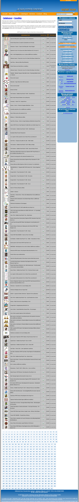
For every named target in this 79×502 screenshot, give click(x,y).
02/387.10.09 (70, 76)
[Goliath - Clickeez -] (6, 193)
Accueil (4, 14)
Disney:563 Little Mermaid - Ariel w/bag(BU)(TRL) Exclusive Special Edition (25, 391)
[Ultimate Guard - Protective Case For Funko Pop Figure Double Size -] (6, 60)
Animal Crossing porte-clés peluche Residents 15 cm (22, 156)
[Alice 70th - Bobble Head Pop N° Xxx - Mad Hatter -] (6, 216)
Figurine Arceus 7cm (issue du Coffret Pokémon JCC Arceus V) (24, 50)
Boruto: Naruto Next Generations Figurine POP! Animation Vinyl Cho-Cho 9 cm (25, 219)
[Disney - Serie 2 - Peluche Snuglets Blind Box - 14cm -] (6, 107)
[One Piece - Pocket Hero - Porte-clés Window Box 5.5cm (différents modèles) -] (6, 197)
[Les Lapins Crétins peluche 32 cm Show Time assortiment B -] (6, 275)
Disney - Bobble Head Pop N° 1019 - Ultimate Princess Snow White (25, 387)
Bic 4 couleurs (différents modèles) (18, 364)
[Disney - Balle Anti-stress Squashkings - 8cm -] (6, 303)
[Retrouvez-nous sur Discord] (68, 104)
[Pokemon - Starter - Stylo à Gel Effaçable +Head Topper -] (6, 48)
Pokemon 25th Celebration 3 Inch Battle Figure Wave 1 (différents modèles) (24, 199)
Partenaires (24, 495)
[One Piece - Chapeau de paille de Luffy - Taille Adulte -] (6, 142)
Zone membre (68, 0)
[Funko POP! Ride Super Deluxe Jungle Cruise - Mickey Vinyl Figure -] (6, 413)
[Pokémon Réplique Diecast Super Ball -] (6, 291)
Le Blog (59, 494)
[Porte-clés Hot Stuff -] (6, 87)
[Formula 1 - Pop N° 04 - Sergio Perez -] (6, 103)
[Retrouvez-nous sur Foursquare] (62, 102)
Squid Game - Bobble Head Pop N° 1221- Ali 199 (20, 340)
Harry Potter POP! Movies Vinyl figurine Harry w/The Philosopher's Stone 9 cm (25, 427)
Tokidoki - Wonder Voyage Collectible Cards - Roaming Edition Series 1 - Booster (25, 74)
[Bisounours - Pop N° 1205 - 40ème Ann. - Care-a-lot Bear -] (6, 369)
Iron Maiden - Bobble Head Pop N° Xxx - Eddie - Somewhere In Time (25, 238)
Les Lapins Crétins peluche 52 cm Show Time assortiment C (23, 278)
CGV (42, 495)
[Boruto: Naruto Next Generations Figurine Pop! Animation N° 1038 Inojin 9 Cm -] (6, 162)
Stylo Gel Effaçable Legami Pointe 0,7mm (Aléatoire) (21, 38)
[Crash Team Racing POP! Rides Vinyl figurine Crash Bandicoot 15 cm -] (6, 224)
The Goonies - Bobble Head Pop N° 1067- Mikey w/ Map (22, 144)
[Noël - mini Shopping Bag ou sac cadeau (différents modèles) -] (6, 56)
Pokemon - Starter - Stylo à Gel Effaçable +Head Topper (22, 46)
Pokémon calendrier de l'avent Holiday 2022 (20, 332)
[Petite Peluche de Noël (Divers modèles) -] (6, 67)
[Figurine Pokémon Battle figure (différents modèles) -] (6, 401)
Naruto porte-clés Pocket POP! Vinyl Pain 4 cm (20, 242)
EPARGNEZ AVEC (71, 110)
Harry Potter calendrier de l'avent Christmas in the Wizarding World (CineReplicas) (25, 419)
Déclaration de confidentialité (50, 495)
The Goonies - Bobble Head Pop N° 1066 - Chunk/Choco (22, 93)
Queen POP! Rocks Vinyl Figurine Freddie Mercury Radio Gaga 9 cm (25, 125)
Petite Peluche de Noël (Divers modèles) (19, 66)
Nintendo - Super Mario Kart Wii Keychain (19, 81)
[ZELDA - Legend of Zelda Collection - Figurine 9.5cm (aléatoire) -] (6, 295)
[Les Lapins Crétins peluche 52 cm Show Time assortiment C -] (6, 279)
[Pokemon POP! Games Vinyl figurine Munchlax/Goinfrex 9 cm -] (6, 252)
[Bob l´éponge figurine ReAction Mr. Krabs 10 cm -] (6, 377)
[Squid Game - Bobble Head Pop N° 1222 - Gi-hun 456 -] (6, 346)
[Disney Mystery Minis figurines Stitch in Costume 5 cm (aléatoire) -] (6, 165)
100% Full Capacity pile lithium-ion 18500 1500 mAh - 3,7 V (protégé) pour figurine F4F (25, 211)
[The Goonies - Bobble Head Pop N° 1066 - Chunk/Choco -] (6, 95)
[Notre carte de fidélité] (67, 113)
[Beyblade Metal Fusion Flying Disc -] (6, 134)
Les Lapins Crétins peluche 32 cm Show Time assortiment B (23, 274)
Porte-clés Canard (14, 78)
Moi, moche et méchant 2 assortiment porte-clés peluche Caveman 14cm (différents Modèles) (25, 317)
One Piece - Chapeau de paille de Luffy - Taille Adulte (21, 140)
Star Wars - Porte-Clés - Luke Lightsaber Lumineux (21, 348)
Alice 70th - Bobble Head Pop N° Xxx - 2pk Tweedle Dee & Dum (24, 297)
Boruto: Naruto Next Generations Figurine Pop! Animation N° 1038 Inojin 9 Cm (24, 160)
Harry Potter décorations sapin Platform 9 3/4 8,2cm (21, 423)
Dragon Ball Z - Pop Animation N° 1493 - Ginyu (20, 230)
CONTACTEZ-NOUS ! (70, 72)
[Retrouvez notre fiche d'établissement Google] (66, 101)
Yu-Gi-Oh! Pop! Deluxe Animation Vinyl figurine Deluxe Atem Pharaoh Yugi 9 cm (23, 262)
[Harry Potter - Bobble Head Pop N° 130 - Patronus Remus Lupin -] (6, 271)
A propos (30, 495)
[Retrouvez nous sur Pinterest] (68, 102)
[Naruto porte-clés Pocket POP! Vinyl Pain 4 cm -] (6, 244)
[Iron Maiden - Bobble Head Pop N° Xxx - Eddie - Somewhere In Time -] (6, 240)
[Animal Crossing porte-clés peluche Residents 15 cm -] (6, 158)
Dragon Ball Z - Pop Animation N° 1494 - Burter (20, 179)
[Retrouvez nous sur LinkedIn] (63, 104)
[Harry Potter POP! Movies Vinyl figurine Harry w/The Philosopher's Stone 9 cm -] (6, 428)
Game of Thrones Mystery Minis (17, 187)
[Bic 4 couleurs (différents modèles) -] (6, 366)
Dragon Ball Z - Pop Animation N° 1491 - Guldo (20, 172)
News (11, 14)
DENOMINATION (25, 35)
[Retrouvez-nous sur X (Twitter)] (67, 98)
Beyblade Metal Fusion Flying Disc (18, 132)
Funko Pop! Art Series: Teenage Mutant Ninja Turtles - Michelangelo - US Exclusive (25, 403)
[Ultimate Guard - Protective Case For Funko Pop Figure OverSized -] (6, 71)
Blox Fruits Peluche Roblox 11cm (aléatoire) (20, 97)
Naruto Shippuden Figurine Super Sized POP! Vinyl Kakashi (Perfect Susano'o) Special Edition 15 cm (25, 282)
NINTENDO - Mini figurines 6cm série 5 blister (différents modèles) (25, 246)
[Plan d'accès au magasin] (60, 66)
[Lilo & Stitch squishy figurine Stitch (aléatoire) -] (6, 315)
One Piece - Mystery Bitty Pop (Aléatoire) (19, 62)
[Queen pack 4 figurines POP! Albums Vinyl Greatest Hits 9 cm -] (6, 338)
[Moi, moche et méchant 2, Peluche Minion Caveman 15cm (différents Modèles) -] (6, 322)
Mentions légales (36, 495)
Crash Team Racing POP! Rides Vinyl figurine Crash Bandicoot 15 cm (24, 223)
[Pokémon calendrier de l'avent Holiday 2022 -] (6, 334)
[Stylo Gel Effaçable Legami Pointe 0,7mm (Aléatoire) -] (6, 40)
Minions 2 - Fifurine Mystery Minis (17, 117)
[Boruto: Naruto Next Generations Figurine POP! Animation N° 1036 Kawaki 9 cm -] (6, 381)
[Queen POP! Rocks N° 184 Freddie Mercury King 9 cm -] (6, 209)
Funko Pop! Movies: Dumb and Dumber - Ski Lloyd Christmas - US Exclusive (24, 407)
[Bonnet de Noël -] (6, 91)
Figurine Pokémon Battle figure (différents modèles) (21, 399)
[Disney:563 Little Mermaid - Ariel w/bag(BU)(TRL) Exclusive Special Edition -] (6, 393)
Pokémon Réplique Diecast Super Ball (18, 289)
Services (32, 14)
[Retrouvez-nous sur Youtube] (69, 99)
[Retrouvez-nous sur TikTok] (73, 97)
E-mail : (60, 20)
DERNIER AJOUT (6, 35)
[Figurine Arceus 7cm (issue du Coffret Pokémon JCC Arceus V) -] (6, 52)
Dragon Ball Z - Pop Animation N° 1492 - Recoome (21, 176)
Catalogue (24, 14)
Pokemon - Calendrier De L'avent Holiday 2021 (20, 285)
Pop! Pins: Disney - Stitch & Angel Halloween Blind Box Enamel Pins (25, 121)
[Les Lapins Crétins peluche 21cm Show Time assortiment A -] (6, 138)
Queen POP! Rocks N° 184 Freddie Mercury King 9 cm (22, 207)
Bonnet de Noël (13, 89)
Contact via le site (70, 86)
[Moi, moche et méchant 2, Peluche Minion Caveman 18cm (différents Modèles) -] (6, 326)
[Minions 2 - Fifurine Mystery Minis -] (6, 118)
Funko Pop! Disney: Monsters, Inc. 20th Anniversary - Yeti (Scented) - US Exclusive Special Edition (25, 266)
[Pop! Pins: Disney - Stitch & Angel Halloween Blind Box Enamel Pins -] (6, 122)
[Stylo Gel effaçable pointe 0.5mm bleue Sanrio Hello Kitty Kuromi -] (6, 260)
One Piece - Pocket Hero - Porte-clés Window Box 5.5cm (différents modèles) (25, 195)
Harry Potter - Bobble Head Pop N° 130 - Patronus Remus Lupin (24, 270)
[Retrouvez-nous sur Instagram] (67, 97)
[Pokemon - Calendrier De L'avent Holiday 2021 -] (6, 287)
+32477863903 (70, 81)
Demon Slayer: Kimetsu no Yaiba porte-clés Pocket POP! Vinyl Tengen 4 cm (24, 227)
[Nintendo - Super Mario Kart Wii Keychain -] (6, 83)
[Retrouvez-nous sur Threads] (65, 99)
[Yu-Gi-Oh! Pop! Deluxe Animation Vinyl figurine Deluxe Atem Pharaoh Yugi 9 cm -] (6, 264)
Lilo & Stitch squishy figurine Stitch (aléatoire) (20, 313)
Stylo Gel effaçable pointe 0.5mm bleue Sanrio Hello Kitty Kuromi (24, 258)
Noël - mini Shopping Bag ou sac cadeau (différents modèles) (23, 54)
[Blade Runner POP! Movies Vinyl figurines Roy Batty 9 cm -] (6, 373)
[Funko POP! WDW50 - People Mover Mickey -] (6, 416)
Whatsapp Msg (69, 79)
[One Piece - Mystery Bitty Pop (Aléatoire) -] (6, 64)
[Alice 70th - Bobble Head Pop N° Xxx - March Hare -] (6, 358)
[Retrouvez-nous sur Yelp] (72, 101)
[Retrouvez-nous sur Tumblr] (73, 102)
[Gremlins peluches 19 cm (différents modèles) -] (6, 111)
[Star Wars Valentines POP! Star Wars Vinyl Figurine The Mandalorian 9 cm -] (6, 354)
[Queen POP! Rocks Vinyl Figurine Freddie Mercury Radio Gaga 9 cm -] (6, 126)
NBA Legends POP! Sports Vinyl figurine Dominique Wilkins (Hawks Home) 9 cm (25, 329)
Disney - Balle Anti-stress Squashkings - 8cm (20, 301)
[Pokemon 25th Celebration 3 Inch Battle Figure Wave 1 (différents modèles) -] (6, 201)
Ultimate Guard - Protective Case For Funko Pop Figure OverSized (24, 70)
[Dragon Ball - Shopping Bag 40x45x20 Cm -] (6, 307)
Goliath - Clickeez (14, 191)
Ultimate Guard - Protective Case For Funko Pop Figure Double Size (25, 58)
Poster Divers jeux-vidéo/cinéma (17, 254)
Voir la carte (67, 69)
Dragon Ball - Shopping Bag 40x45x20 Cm (19, 305)
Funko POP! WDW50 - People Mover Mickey (20, 415)
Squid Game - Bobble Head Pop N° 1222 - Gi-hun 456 (21, 344)
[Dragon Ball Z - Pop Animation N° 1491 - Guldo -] (6, 173)
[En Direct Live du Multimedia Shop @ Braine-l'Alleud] (67, 107)
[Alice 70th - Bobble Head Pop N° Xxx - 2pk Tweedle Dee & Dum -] (6, 299)
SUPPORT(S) (43, 35)
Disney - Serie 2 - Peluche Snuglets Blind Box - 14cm (22, 105)
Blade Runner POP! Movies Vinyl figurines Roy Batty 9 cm (23, 372)
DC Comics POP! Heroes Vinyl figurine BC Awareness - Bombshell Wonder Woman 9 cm (25, 383)
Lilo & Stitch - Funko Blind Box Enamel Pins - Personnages (23, 309)
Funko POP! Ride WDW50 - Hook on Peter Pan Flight (21, 234)
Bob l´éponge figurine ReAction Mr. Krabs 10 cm (21, 376)
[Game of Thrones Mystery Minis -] (6, 189)
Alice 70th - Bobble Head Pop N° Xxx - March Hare (21, 356)
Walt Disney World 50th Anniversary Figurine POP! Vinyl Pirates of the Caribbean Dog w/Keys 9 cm (25, 152)
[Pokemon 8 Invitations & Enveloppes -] (6, 205)
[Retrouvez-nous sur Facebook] (62, 97)
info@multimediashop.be (70, 83)
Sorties (16, 14)
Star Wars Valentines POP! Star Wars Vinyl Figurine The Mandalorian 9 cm (25, 352)
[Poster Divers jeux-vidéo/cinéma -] (6, 256)
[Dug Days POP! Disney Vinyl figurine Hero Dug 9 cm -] (6, 397)
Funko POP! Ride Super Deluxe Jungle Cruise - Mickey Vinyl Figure (25, 411)
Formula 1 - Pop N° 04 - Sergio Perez (18, 101)
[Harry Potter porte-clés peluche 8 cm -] (6, 115)
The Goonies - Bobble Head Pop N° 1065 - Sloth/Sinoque (22, 128)
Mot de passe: (62, 23)
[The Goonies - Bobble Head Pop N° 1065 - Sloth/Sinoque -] (6, 130)
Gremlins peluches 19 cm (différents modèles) (20, 109)
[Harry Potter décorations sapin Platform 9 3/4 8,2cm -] (6, 424)
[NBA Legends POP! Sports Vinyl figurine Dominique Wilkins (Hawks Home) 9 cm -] (6, 330)
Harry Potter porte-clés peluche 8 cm (18, 113)
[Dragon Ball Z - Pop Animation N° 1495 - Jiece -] (6, 185)
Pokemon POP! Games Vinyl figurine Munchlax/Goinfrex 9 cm (23, 250)
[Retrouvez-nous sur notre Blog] (72, 104)
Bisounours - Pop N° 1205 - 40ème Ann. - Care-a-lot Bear (22, 368)
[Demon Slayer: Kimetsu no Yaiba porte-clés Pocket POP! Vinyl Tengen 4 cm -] (6, 228)
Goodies (18, 18)
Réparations (41, 494)
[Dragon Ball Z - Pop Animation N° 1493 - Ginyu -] (6, 232)
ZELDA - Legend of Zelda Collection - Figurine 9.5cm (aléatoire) (24, 293)
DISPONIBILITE (53, 35)
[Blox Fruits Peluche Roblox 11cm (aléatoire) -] (6, 99)
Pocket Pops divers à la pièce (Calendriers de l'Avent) (22, 42)
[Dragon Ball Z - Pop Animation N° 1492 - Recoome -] (6, 177)
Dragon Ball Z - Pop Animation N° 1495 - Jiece (20, 183)
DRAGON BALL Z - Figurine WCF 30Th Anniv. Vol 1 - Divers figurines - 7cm (25, 168)
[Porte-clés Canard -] (6, 79)
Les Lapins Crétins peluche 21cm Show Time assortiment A (23, 136)
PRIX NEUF (48, 35)
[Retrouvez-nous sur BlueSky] (67, 103)
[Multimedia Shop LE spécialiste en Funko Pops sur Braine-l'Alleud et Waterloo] (68, 5)
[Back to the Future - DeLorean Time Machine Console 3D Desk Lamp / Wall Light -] (6, 362)
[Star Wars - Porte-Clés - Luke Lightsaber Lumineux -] (6, 350)
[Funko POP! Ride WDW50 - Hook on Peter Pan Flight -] (6, 236)
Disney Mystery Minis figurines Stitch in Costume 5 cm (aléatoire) (24, 164)
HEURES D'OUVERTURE (68, 33)
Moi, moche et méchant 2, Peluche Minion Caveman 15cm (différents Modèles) (25, 321)
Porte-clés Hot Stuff (14, 85)
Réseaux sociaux (49, 494)
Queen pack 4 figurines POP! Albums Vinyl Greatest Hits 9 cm (24, 336)
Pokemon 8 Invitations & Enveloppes (18, 203)
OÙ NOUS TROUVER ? (69, 64)
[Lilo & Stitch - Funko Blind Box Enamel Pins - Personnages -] (6, 311)
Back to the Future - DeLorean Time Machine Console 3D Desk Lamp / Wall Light (25, 360)
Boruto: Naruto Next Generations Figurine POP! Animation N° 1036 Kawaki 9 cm (25, 380)
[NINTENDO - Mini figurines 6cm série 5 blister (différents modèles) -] (6, 248)
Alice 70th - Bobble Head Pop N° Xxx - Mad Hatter (21, 215)
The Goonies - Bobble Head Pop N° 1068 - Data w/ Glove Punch (24, 148)
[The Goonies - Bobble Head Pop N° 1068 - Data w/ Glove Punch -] (6, 150)
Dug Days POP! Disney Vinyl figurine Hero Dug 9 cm (21, 395)
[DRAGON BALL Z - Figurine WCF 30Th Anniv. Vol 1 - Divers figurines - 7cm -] (6, 169)
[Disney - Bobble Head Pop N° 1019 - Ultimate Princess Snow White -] (6, 389)
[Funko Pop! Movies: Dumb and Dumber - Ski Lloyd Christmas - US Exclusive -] (6, 409)
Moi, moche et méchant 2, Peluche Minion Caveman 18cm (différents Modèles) (25, 325)
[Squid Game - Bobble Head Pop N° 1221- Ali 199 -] (6, 342)
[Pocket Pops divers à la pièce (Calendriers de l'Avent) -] (6, 44)
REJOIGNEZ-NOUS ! (67, 95)
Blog (45, 14)
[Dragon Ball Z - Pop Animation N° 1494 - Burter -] (6, 181)
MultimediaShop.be (70, 90)
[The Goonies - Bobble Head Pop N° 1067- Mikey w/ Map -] (6, 146)
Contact (39, 14)
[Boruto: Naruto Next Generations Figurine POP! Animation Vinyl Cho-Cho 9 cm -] (6, 220)
